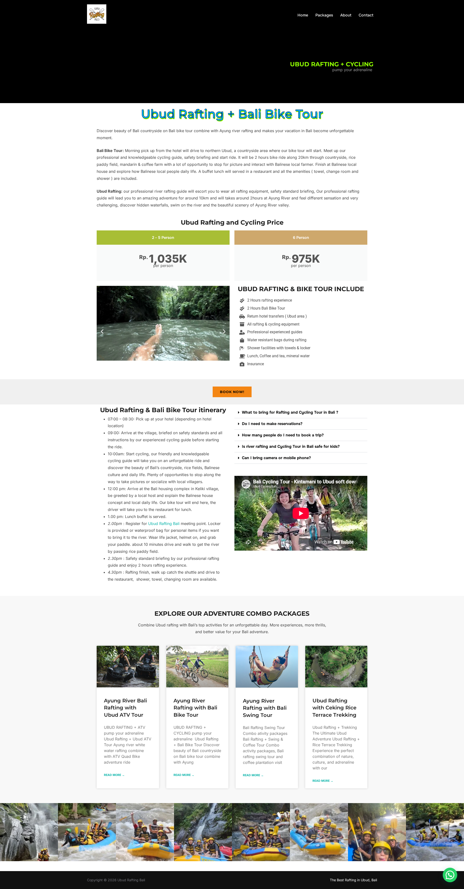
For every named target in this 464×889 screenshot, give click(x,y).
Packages (324, 15)
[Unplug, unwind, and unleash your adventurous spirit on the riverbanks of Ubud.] (319, 832)
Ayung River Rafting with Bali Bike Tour (195, 708)
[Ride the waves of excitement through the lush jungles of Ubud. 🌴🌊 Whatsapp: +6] (87, 832)
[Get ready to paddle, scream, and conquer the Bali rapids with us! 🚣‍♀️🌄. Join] (435, 832)
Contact (366, 15)
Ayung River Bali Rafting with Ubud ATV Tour (125, 708)
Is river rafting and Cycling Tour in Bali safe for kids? (291, 446)
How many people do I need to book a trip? (283, 435)
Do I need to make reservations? (272, 423)
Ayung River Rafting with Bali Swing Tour (265, 708)
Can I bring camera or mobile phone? (276, 457)
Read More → (114, 775)
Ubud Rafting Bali (164, 523)
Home (302, 15)
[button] (102, 331)
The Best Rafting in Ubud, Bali (353, 880)
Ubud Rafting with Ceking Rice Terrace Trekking (334, 708)
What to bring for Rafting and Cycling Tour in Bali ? (290, 412)
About (345, 15)
